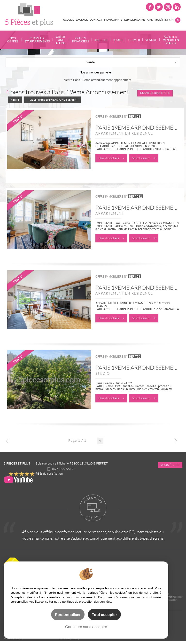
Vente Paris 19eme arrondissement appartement (98, 80)
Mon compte (113, 19)
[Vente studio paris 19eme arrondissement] (49, 385)
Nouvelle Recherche (155, 92)
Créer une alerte (60, 40)
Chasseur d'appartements (37, 40)
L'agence (82, 19)
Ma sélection (166, 19)
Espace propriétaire (138, 19)
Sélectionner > (144, 158)
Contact (96, 19)
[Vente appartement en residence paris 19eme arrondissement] (49, 145)
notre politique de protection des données (82, 601)
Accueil (68, 19)
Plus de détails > (111, 158)
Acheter (101, 39)
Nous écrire (170, 465)
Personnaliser (68, 614)
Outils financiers (80, 40)
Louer (118, 39)
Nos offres (12, 40)
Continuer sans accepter (86, 626)
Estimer (134, 39)
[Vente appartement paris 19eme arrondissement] (49, 225)
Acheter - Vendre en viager (171, 40)
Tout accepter (104, 614)
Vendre (151, 39)
